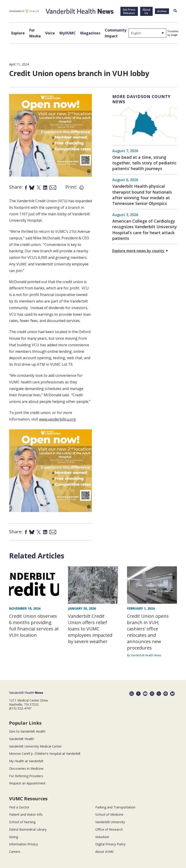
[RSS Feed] (131, 693)
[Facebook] (138, 693)
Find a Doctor (19, 807)
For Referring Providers (26, 776)
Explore (18, 33)
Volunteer (102, 837)
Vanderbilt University (110, 822)
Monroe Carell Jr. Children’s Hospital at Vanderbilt (45, 753)
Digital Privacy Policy (110, 844)
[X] (159, 693)
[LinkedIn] (165, 693)
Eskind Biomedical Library (27, 829)
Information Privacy (23, 844)
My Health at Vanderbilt (26, 761)
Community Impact (115, 33)
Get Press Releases (129, 11)
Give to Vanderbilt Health (27, 731)
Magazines (90, 33)
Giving (13, 837)
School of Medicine (109, 814)
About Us (146, 11)
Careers (14, 851)
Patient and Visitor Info (26, 814)
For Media (35, 33)
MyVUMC (67, 33)
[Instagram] (152, 693)
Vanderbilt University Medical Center (35, 746)
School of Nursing (22, 822)
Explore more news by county (138, 250)
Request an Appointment (27, 783)
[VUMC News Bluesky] (172, 693)
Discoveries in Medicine (26, 768)
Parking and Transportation (115, 807)
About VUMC (104, 851)
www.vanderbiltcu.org (57, 419)
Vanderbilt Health (21, 739)
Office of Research (109, 829)
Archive (162, 11)
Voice (50, 33)
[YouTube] (145, 693)
